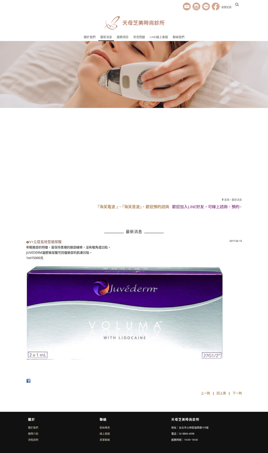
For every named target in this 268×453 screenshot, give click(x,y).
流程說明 (33, 439)
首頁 (226, 199)
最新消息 (237, 199)
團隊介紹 (33, 433)
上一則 (205, 393)
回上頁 (221, 393)
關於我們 (33, 427)
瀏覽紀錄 (226, 7)
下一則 (237, 393)
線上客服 (105, 433)
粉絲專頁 (105, 427)
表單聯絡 (105, 439)
